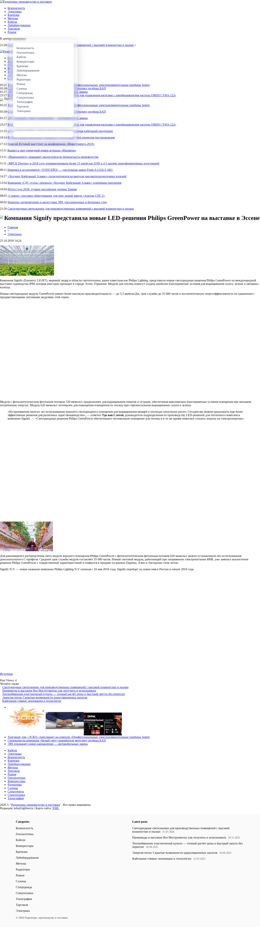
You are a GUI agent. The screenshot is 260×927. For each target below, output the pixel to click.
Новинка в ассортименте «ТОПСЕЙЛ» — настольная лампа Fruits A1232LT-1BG (60, 169)
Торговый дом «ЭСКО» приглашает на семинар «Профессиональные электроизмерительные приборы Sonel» (79, 85)
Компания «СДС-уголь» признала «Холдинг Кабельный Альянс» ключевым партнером (64, 182)
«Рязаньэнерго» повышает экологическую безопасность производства (52, 156)
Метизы (13, 18)
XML (55, 808)
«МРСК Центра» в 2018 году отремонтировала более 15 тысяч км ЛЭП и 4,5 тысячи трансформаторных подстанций (83, 163)
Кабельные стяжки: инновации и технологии (31, 700)
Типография (16, 798)
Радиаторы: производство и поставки (35, 804)
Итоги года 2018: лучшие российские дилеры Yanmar (42, 189)
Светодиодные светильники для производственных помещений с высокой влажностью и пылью (71, 208)
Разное (12, 32)
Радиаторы (15, 784)
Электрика (15, 11)
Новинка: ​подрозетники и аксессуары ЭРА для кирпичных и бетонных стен (57, 202)
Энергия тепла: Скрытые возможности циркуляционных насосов (44, 697)
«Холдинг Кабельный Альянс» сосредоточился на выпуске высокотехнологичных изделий (67, 176)
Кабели (12, 21)
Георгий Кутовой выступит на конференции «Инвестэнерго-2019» (51, 144)
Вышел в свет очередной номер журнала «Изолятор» (41, 150)
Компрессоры (16, 781)
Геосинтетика (16, 777)
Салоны (13, 788)
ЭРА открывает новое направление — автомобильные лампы (48, 743)
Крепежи (13, 15)
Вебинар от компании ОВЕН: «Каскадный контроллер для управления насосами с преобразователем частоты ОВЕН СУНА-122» (92, 95)
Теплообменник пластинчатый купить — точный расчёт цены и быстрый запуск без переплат (63, 694)
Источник (6, 673)
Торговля (14, 28)
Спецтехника (16, 794)
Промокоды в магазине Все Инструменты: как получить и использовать (49, 690)
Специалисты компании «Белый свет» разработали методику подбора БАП (57, 740)
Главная (13, 227)
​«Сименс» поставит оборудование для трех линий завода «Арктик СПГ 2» (56, 195)
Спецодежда (16, 791)
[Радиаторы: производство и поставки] (26, 1)
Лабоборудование (19, 25)
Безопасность (16, 8)
